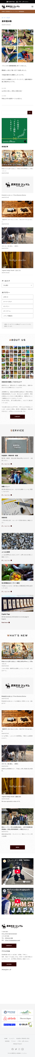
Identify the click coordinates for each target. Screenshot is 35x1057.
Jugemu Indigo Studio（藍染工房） (12, 270)
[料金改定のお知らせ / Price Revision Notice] (17, 184)
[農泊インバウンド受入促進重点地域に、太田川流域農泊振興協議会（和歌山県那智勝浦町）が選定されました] (17, 816)
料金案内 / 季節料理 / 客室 (22, 1038)
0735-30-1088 (9, 938)
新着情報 (7, 1041)
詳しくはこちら (6, 464)
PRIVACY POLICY (17, 1044)
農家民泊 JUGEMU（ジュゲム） (19, 1053)
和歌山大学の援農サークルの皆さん (12, 98)
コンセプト (12, 1038)
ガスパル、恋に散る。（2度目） (10, 246)
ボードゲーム (7, 311)
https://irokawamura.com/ (12, 940)
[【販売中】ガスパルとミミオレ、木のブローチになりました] (17, 209)
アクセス (13, 1041)
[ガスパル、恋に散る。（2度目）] (17, 235)
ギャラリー (6, 306)
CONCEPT (17, 416)
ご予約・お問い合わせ (23, 1)
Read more (5, 622)
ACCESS (9, 964)
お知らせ (5, 297)
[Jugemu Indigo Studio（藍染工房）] (17, 260)
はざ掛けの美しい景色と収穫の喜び (12, 91)
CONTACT (9, 945)
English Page (11, 1)
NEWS (17, 847)
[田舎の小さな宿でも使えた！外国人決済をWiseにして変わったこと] (17, 158)
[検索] (29, 112)
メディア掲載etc (7, 316)
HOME (5, 1038)
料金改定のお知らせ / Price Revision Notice (14, 195)
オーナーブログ (6, 17)
